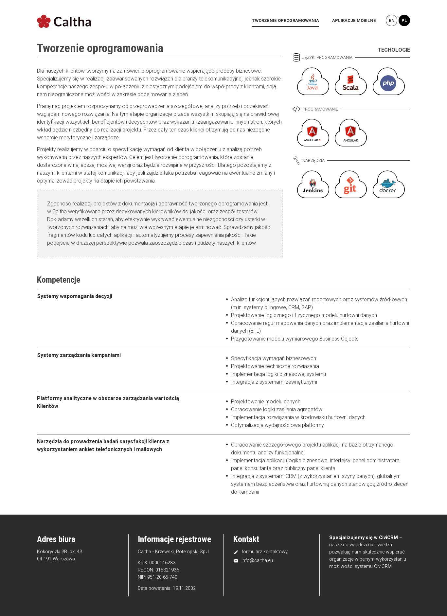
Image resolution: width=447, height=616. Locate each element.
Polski (404, 20)
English (391, 20)
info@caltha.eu (253, 560)
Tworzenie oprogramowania (285, 20)
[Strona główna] (64, 21)
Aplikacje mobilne (354, 20)
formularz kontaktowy (260, 551)
